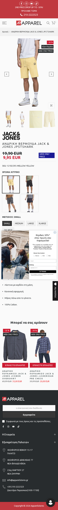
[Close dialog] (55, 232)
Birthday (31, 265)
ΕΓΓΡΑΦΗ (43, 271)
